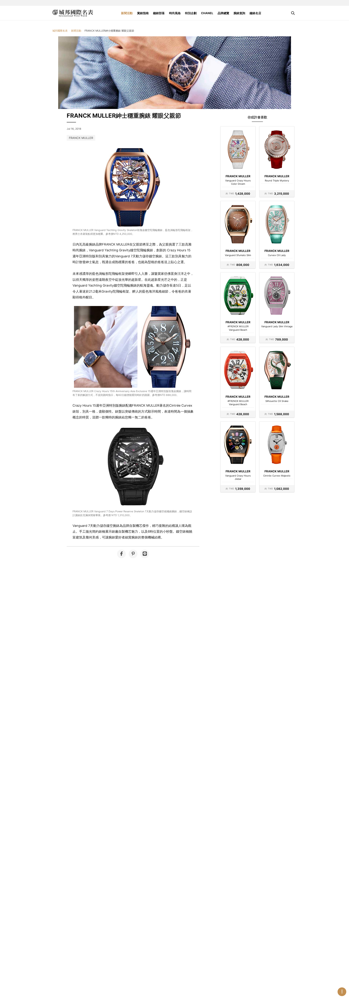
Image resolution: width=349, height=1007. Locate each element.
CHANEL (207, 13)
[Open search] (293, 13)
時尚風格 (175, 13)
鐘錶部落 (159, 13)
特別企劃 (191, 13)
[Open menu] (342, 991)
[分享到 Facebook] (121, 554)
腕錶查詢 (239, 13)
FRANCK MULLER (81, 138)
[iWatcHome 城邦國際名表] (72, 13)
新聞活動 (127, 13)
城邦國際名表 (60, 30)
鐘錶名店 (255, 13)
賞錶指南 (143, 13)
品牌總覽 (223, 13)
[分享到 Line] (144, 554)
